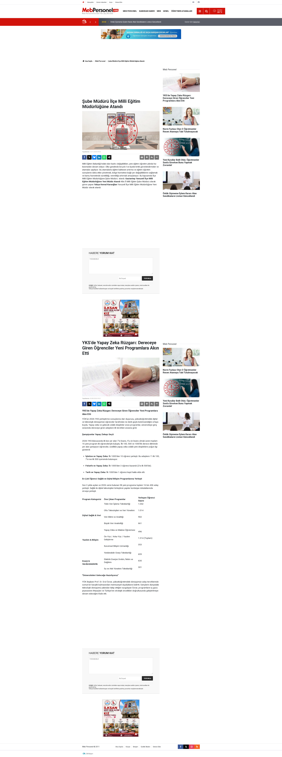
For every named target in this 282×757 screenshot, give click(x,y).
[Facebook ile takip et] (180, 747)
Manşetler (90, 2)
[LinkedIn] (99, 157)
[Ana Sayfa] (83, 2)
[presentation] (90, 22)
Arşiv (110, 2)
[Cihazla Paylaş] (109, 157)
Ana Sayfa (88, 61)
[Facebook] (84, 157)
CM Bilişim (89, 754)
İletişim (135, 747)
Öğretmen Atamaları (181, 11)
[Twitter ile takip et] (186, 747)
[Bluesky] (94, 157)
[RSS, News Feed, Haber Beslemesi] (197, 747)
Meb (159, 11)
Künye (128, 747)
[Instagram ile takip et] (191, 747)
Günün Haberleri (101, 2)
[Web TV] (193, 2)
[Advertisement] (121, 82)
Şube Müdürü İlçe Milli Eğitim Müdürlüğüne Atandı (126, 61)
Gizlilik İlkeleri (145, 747)
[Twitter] (89, 157)
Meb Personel (130, 11)
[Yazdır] (142, 157)
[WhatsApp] (104, 157)
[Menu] (200, 11)
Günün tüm (192, 22)
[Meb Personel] (100, 11)
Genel (166, 11)
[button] (147, 157)
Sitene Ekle (118, 2)
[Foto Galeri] (198, 2)
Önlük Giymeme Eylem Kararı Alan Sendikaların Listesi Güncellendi (135, 22)
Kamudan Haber (147, 11)
